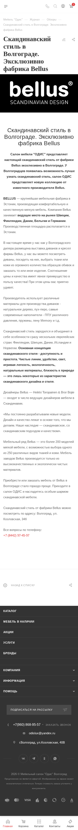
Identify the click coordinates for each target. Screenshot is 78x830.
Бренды (9, 653)
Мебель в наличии (18, 621)
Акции (8, 632)
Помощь (10, 691)
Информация (14, 680)
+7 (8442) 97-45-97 (16, 535)
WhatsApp (55, 758)
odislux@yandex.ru (42, 733)
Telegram (33, 758)
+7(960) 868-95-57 (27, 724)
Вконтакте (23, 758)
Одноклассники (44, 758)
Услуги (9, 642)
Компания (11, 670)
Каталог (10, 611)
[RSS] (63, 39)
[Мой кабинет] (63, 6)
